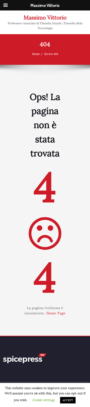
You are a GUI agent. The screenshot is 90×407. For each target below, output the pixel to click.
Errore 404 (51, 54)
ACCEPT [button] (68, 400)
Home (36, 54)
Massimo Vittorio (45, 17)
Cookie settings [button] (43, 400)
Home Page (56, 313)
